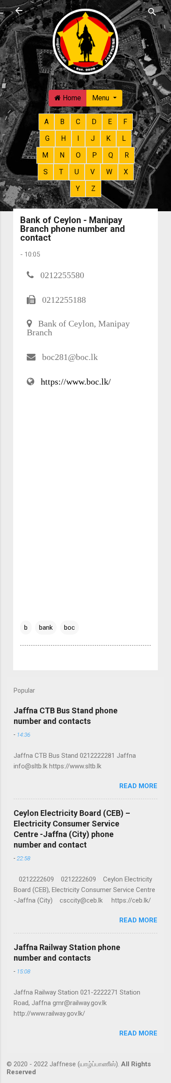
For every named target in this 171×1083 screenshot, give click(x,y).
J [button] (93, 138)
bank (46, 627)
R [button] (127, 155)
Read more (138, 786)
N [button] (62, 155)
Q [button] (110, 155)
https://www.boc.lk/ (76, 381)
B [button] (62, 121)
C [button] (78, 121)
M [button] (45, 155)
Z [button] (93, 188)
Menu (101, 98)
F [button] (125, 121)
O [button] (78, 155)
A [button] (46, 121)
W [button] (109, 172)
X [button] (126, 172)
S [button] (45, 172)
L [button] (124, 138)
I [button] (78, 138)
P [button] (94, 155)
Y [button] (78, 188)
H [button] (63, 138)
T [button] (61, 172)
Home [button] (71, 98)
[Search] (152, 11)
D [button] (94, 121)
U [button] (77, 172)
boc (69, 627)
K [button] (108, 138)
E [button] (110, 121)
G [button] (47, 138)
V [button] (92, 172)
